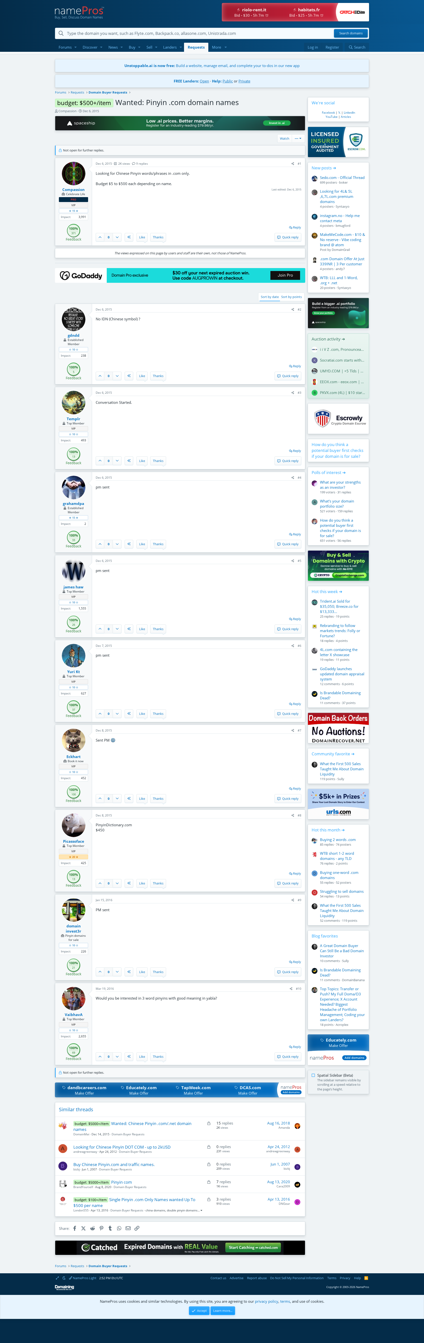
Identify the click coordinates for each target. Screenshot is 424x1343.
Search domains (351, 33)
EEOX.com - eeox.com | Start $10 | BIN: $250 (342, 381)
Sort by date (270, 297)
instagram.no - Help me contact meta (340, 218)
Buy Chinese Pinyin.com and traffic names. (114, 1164)
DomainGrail (341, 249)
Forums (65, 47)
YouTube (332, 117)
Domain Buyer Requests (128, 1134)
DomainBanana (353, 980)
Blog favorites (325, 936)
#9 (299, 900)
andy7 (340, 269)
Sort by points (291, 297)
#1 (299, 164)
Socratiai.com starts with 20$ (342, 360)
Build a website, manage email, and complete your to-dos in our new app (212, 65)
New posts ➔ (324, 168)
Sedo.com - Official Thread (342, 177)
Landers (170, 47)
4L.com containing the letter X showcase (339, 652)
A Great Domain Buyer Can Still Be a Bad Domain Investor (342, 950)
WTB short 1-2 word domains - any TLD (337, 856)
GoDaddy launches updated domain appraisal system (342, 673)
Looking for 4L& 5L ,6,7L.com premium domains (336, 196)
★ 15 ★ (73, 211)
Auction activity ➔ (328, 339)
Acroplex (342, 1024)
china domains (155, 1210)
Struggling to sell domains (342, 891)
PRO (73, 199)
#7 (299, 730)
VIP (73, 205)
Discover (90, 47)
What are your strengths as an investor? (340, 485)
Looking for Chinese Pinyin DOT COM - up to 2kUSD (122, 1147)
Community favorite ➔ (333, 754)
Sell (149, 47)
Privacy (345, 1278)
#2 (299, 309)
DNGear (284, 1204)
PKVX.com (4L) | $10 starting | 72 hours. (342, 392)
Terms (331, 1278)
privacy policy (266, 1301)
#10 (298, 989)
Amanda (284, 1128)
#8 (299, 815)
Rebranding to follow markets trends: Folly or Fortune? (340, 630)
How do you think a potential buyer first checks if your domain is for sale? (337, 450)
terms (285, 1301)
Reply (297, 227)
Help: (217, 81)
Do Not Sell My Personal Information (297, 1278)
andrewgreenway (85, 1152)
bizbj (76, 1169)
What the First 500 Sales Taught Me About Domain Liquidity (342, 768)
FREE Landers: (186, 81)
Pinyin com (121, 1182)
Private (244, 81)
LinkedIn (349, 112)
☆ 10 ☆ (73, 349)
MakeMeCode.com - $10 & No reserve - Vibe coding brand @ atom (342, 239)
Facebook (328, 112)
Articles (346, 117)
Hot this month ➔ (328, 830)
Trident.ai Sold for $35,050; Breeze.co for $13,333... (339, 606)
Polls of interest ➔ (329, 472)
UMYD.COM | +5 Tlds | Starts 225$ (342, 370)
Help (357, 1278)
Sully (340, 779)
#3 (299, 393)
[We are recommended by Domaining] (64, 1289)
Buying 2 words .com (338, 839)
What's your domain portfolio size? (337, 504)
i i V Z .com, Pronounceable (342, 349)
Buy (132, 47)
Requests (196, 47)
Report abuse (257, 1278)
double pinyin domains (182, 1210)
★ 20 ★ (73, 857)
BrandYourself (83, 1187)
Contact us (218, 1278)
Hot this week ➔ (327, 591)
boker (343, 182)
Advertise (236, 1278)
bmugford (343, 225)
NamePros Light (84, 1278)
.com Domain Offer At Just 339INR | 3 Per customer (342, 261)
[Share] (293, 164)
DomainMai (81, 1134)
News (113, 47)
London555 (81, 1210)
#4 (299, 477)
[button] (75, 47)
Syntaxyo (342, 206)
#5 (299, 561)
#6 (299, 646)
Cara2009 (283, 1186)
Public (228, 81)
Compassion (67, 111)
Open (204, 81)
